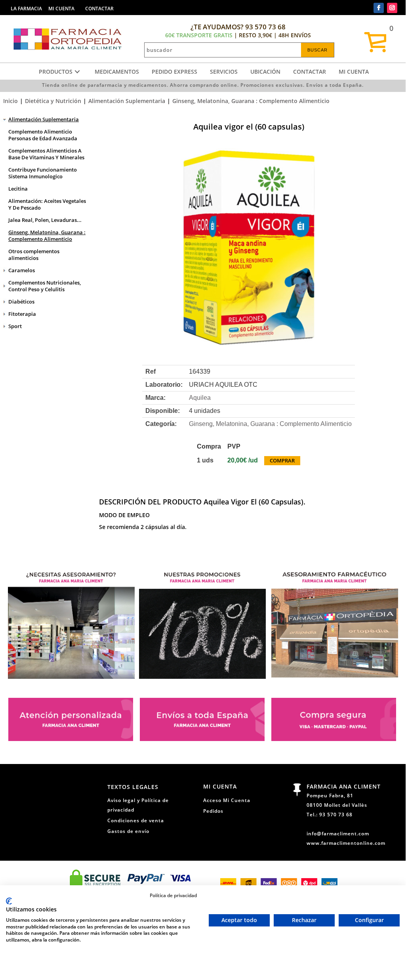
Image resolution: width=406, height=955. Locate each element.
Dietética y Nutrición (53, 101)
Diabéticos (21, 301)
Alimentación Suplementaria (126, 101)
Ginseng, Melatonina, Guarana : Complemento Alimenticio (251, 101)
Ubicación (265, 71)
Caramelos (21, 270)
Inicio (10, 101)
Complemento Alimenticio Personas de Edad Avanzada (42, 135)
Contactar (309, 71)
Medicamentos (117, 71)
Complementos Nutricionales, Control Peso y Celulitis (44, 286)
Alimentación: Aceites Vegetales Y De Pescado (47, 204)
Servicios (224, 71)
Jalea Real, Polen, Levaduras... (45, 219)
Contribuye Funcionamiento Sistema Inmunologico (42, 173)
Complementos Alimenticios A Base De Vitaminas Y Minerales (46, 154)
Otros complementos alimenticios (33, 255)
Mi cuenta (354, 71)
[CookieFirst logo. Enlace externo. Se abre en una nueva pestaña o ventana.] (9, 901)
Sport (15, 326)
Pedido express (174, 71)
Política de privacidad (173, 895)
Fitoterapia (22, 313)
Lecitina (18, 188)
